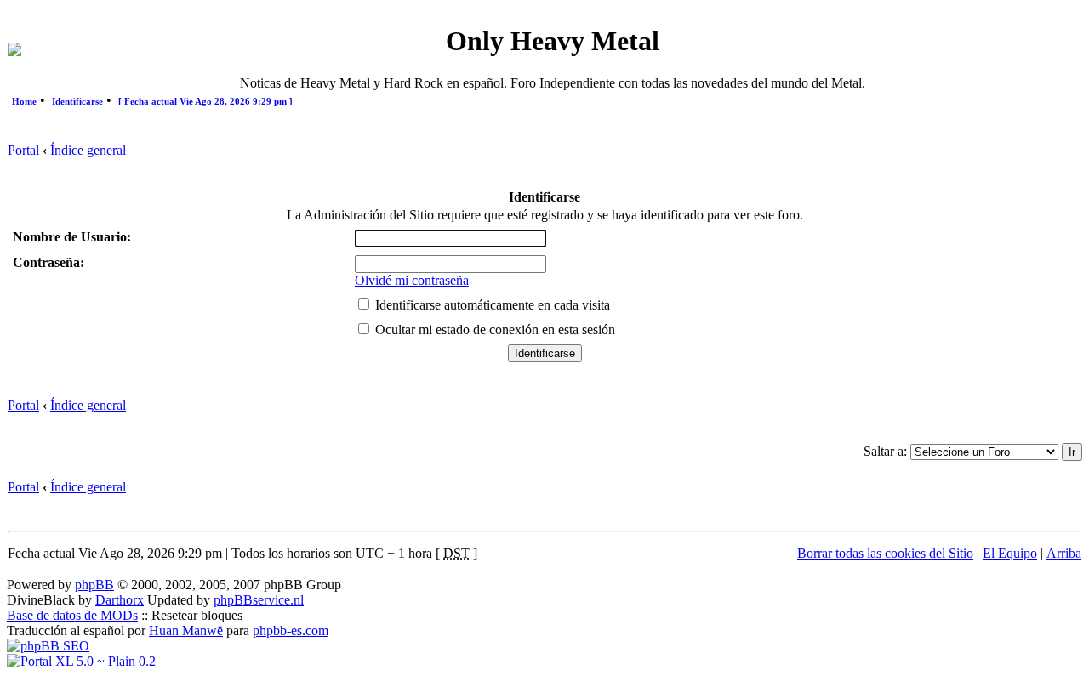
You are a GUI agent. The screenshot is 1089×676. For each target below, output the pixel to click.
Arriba (1063, 553)
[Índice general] (14, 51)
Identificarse (77, 101)
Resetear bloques (196, 615)
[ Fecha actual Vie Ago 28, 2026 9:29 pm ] (205, 101)
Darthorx (119, 600)
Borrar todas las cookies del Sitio (885, 553)
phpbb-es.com (290, 630)
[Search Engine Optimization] (48, 646)
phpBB (94, 584)
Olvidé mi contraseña (412, 280)
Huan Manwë (186, 630)
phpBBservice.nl (259, 600)
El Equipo (1010, 553)
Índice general (88, 150)
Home (24, 101)
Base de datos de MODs (72, 615)
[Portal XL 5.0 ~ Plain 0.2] (81, 661)
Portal (23, 150)
